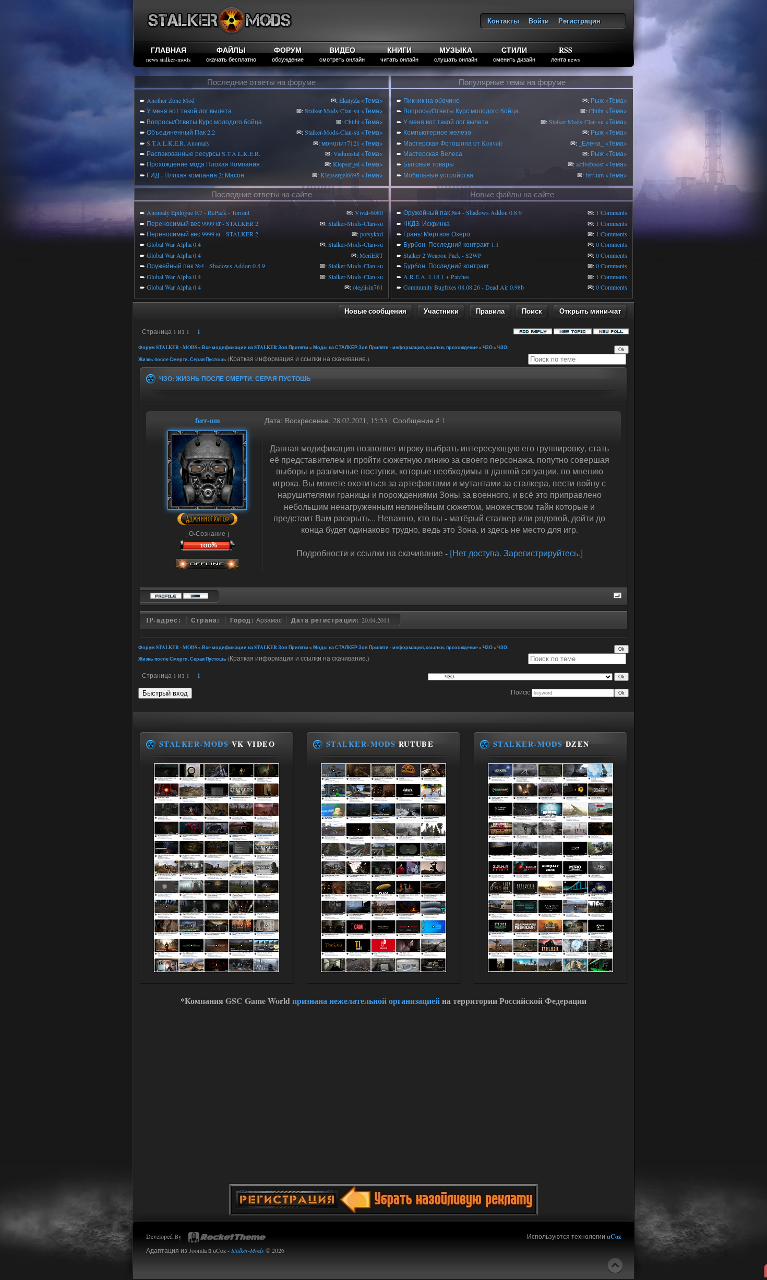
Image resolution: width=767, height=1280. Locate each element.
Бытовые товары (428, 164)
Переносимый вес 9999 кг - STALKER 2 (202, 223)
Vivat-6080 (369, 212)
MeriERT (371, 255)
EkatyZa (349, 100)
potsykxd (371, 234)
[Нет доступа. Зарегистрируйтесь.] (516, 552)
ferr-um (594, 175)
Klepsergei (346, 164)
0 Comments (611, 244)
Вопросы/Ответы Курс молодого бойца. (205, 121)
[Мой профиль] (207, 504)
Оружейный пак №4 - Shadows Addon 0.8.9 (206, 265)
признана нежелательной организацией (366, 1001)
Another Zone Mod (171, 100)
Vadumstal (346, 153)
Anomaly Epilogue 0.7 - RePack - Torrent (198, 212)
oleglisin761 (368, 287)
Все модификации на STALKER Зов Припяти (255, 347)
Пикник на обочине (431, 100)
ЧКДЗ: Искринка (426, 223)
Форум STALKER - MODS (167, 347)
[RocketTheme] (227, 1237)
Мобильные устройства (438, 175)
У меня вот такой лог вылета (189, 110)
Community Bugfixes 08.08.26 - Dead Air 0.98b (463, 287)
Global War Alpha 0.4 (174, 244)
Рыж (597, 100)
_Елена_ (591, 143)
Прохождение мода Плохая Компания (203, 164)
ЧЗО (488, 347)
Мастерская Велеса (432, 153)
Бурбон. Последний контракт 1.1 (451, 244)
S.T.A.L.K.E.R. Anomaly (178, 143)
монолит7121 (340, 143)
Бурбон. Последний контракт (446, 265)
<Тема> (372, 100)
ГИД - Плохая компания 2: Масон (195, 175)
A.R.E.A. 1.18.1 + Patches (436, 276)
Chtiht (351, 121)
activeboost (590, 164)
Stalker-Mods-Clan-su (332, 110)
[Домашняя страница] (195, 594)
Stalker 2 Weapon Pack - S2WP (442, 255)
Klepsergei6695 (339, 175)
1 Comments (611, 212)
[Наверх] (615, 1265)
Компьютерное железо (437, 132)
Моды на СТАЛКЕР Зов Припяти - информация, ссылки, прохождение (395, 347)
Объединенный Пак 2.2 (181, 132)
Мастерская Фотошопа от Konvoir (452, 143)
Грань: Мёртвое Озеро (436, 234)
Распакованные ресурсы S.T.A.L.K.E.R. (203, 153)
